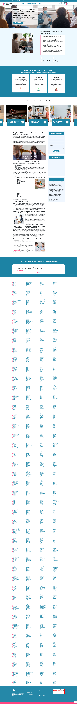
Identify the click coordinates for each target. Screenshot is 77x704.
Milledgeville (28, 396)
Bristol (54, 387)
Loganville (28, 391)
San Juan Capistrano (16, 557)
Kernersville (41, 417)
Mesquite (54, 494)
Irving (54, 474)
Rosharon (54, 520)
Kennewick (54, 629)
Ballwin (41, 356)
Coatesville (54, 311)
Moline (27, 496)
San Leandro (15, 558)
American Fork (55, 546)
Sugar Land (54, 533)
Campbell (14, 362)
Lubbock (54, 489)
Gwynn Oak (28, 666)
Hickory (41, 409)
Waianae (27, 433)
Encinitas (14, 406)
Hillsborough (42, 473)
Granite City (28, 486)
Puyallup (54, 645)
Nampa (27, 453)
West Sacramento (16, 608)
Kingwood (54, 480)
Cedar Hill (54, 435)
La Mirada (14, 444)
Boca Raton (15, 671)
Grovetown (28, 381)
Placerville (14, 519)
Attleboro (27, 600)
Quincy (27, 632)
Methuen (27, 625)
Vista (14, 604)
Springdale (14, 305)
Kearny (41, 480)
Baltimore (27, 644)
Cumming (27, 366)
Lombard (27, 495)
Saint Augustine (28, 332)
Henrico (54, 596)
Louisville (27, 569)
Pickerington (41, 664)
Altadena (14, 342)
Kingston (41, 569)
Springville (54, 570)
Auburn (14, 284)
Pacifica (14, 504)
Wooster (41, 675)
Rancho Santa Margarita (16, 530)
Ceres (14, 371)
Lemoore (14, 453)
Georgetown (55, 465)
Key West (27, 294)
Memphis (54, 409)
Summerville (55, 378)
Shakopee (41, 353)
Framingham (28, 613)
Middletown (15, 648)
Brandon (14, 675)
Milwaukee (54, 672)
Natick (27, 626)
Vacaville (14, 597)
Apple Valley (15, 347)
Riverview (27, 330)
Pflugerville (54, 505)
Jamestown (41, 568)
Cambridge (28, 606)
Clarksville (54, 389)
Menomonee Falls (55, 671)
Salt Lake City (55, 566)
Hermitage (54, 399)
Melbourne (28, 302)
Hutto (53, 473)
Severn (41, 283)
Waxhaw (41, 438)
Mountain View (15, 483)
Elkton (27, 657)
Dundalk (27, 655)
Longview (54, 635)
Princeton (41, 501)
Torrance (14, 589)
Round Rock (55, 521)
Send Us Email (43, 693)
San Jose (14, 556)
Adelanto (14, 338)
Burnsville (41, 339)
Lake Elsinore (15, 448)
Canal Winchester (42, 627)
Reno (40, 532)
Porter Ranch (15, 522)
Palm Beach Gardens (29, 321)
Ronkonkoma (42, 599)
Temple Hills (41, 286)
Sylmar (14, 585)
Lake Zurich (28, 493)
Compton (14, 385)
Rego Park (41, 594)
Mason (41, 652)
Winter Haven (28, 349)
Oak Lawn (27, 505)
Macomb (41, 318)
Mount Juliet (55, 410)
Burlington (41, 391)
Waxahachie (55, 542)
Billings (41, 385)
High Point (41, 410)
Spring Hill (54, 417)
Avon (27, 523)
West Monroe (28, 598)
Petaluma (14, 514)
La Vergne (54, 406)
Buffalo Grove (28, 467)
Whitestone (41, 619)
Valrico (27, 342)
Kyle (53, 481)
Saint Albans (41, 600)
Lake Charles (28, 586)
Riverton (54, 562)
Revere (27, 633)
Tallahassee (28, 338)
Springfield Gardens (43, 607)
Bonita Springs (15, 672)
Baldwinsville (42, 537)
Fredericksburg (55, 590)
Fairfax (54, 589)
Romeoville (28, 514)
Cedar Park (54, 436)
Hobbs (41, 523)
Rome (27, 404)
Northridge (14, 495)
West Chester (42, 672)
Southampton (55, 339)
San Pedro (14, 562)
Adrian (41, 293)
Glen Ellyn (27, 484)
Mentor (41, 655)
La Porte (27, 539)
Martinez (14, 466)
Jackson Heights (42, 566)
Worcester (28, 642)
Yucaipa (14, 619)
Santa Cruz (14, 570)
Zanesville (41, 677)
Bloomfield (41, 456)
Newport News (55, 605)
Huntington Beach (16, 434)
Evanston (27, 483)
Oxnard (14, 503)
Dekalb (27, 477)
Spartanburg (55, 377)
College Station (55, 438)
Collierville (54, 391)
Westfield (27, 552)
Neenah (54, 673)
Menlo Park (15, 470)
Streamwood (28, 519)
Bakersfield (15, 350)
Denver (14, 627)
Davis (14, 394)
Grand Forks (41, 445)
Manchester (15, 646)
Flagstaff (14, 314)
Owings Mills (28, 676)
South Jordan (55, 568)
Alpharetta (28, 353)
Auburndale (15, 670)
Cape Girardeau (42, 357)
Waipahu (27, 434)
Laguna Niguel (15, 447)
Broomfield (15, 624)
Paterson (41, 496)
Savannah (27, 406)
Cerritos (14, 372)
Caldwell (27, 447)
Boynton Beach (15, 673)
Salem (27, 634)
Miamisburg (41, 656)
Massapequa (42, 576)
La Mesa (14, 443)
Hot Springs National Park (17, 300)
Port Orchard (55, 644)
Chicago (27, 473)
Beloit (54, 661)
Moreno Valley (15, 481)
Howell (41, 310)
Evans (27, 375)
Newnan (27, 397)
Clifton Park (41, 546)
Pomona (14, 521)
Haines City (28, 286)
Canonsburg (55, 309)
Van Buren (14, 308)
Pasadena (14, 511)
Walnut (14, 605)
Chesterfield (41, 358)
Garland (54, 464)
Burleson (54, 433)
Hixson (54, 400)
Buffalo (41, 543)
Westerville (41, 673)
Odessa (54, 502)
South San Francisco (16, 579)
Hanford (14, 426)
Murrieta (14, 484)
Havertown (54, 320)
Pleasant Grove (55, 560)
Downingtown (55, 314)
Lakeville (41, 343)
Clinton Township (42, 299)
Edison (41, 465)
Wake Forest (42, 437)
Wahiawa (27, 432)
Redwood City (15, 534)
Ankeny (27, 435)
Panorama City (15, 509)
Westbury (41, 618)
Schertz (54, 530)
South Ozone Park (42, 604)
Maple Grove (42, 346)
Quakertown (55, 337)
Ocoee (27, 313)
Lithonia (27, 390)
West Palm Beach (29, 346)
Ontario (14, 501)
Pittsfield (27, 629)
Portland (54, 299)
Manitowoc (54, 670)
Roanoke (54, 608)
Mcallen (54, 492)
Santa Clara (15, 568)
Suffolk (54, 614)
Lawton (41, 682)
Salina (27, 557)
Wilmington (15, 666)
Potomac (27, 681)
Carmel (27, 527)
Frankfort (27, 562)
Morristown (41, 486)
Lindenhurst (41, 571)
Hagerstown (28, 667)
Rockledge (28, 331)
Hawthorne (14, 427)
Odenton (27, 675)
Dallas (27, 368)
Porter (54, 510)
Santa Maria (15, 571)
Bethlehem (54, 305)
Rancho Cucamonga (16, 528)
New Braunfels (55, 500)
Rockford (41, 328)
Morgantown (55, 681)
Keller (54, 476)
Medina (41, 654)
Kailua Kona (28, 426)
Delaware (41, 634)
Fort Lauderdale (28, 283)
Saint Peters (41, 371)
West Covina (15, 607)
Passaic (41, 495)
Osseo (41, 349)
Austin (54, 424)
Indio (14, 436)
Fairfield (14, 409)
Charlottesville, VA (18, 0)
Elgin (27, 480)
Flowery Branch (28, 378)
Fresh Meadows (42, 558)
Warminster (54, 342)
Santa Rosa (15, 572)
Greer (53, 367)
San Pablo (14, 561)
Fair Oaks (14, 408)
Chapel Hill (41, 394)
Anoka (40, 338)
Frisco (54, 463)
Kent (40, 644)
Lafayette (27, 540)
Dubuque (27, 442)
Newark (14, 665)
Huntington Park (15, 435)
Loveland (14, 635)
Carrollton (27, 361)
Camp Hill (54, 308)
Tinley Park (28, 520)
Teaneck (41, 505)
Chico (14, 375)
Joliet (27, 491)
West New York (42, 513)
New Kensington (55, 330)
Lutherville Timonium (29, 672)
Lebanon (41, 647)
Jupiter (27, 293)
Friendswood (55, 462)
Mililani (27, 429)
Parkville (27, 677)
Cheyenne (54, 683)
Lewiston (27, 451)
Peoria (14, 324)
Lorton (54, 599)
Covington (27, 578)
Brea (14, 356)
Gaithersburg (28, 663)
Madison (14, 291)
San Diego (14, 551)
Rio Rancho (41, 527)
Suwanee (27, 413)
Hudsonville (41, 311)
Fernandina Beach (29, 282)
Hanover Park (28, 490)
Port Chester (42, 591)
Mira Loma (14, 473)
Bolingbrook (28, 466)
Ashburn (54, 578)
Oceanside (14, 500)
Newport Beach (15, 491)
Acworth (27, 352)
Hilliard (41, 643)
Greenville (41, 407)
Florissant (41, 361)
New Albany (28, 543)
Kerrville (54, 477)
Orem (53, 559)
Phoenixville (55, 333)
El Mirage (14, 313)
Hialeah (27, 289)
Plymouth (41, 323)
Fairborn (41, 637)
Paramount (14, 510)
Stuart (27, 337)
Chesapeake (55, 585)
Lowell (27, 619)
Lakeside (14, 451)
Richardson (54, 513)
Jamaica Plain (28, 616)
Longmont (14, 634)
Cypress (14, 391)
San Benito (54, 527)
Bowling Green (28, 559)
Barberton (41, 624)
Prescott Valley (15, 327)
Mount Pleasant (42, 319)
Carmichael (15, 367)
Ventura (14, 600)
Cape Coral (15, 676)
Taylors (54, 380)
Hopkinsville (28, 567)
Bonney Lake (55, 624)
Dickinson (54, 452)
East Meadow (42, 548)
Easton (54, 315)
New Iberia (28, 590)
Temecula (14, 586)
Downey (14, 398)
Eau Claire (54, 663)
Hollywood (28, 290)
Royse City (54, 523)
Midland (54, 495)
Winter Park (28, 350)
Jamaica (41, 567)
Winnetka (14, 614)
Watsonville (15, 606)
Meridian (27, 452)
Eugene (54, 291)
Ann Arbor (41, 294)
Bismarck (41, 443)
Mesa (14, 323)
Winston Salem (42, 442)
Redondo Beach (15, 533)
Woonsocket (55, 353)
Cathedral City (15, 370)
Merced (14, 471)
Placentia (14, 518)
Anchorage (14, 282)
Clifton (41, 462)
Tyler (53, 539)
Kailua (27, 425)
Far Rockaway (42, 553)
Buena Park (15, 358)
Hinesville (27, 385)
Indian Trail (41, 415)
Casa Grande (15, 311)
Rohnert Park (15, 541)
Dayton (41, 633)
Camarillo (14, 361)
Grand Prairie (55, 466)
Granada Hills (15, 424)
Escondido (14, 407)
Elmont (41, 550)
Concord (14, 386)
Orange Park (28, 315)
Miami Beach (28, 304)
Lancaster (14, 452)
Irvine (14, 438)
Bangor (41, 291)
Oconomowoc (55, 675)
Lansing (41, 314)
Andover (27, 599)
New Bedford (28, 627)
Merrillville (28, 541)
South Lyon (41, 330)
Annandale (54, 576)
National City (15, 486)
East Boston (28, 609)
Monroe (27, 589)
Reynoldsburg (42, 666)
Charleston (54, 358)
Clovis (14, 381)
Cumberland (28, 653)
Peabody (27, 628)
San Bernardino (15, 548)
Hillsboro (54, 294)
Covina (14, 389)
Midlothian (54, 496)
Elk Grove (14, 405)
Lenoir (41, 419)
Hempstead (41, 560)
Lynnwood (54, 636)
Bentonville (15, 295)
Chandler (14, 312)
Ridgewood (41, 596)
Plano (54, 508)
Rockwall (54, 518)
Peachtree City (28, 399)
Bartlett (27, 463)
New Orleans (28, 591)
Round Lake (28, 515)
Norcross (27, 398)
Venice (27, 343)
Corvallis (54, 290)
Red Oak (54, 512)
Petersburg (54, 606)
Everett (27, 610)
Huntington (41, 562)
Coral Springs (15, 680)
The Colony (54, 537)
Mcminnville (55, 295)
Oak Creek (54, 674)
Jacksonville (15, 301)
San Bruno (14, 549)
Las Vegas (41, 530)
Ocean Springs (42, 379)
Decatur (27, 370)
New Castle (15, 664)
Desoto (54, 451)
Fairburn (27, 376)
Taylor (40, 332)
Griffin (27, 380)
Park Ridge (28, 510)
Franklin (54, 396)
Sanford (27, 334)
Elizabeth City (42, 399)
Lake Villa (27, 492)
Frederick (27, 662)
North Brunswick (42, 493)
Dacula (27, 367)
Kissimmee (28, 295)
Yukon (54, 285)
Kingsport (54, 404)
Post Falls (28, 455)
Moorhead (41, 348)
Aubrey (54, 423)
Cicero (27, 475)
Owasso (54, 283)
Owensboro (28, 571)
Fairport (41, 552)
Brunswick (41, 626)
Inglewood (14, 437)
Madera (14, 463)
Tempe (14, 333)
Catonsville (28, 648)
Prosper (54, 511)
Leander (54, 485)
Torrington (14, 655)
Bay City (41, 295)
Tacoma (54, 654)
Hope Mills (41, 413)
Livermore (14, 455)
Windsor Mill (41, 290)
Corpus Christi (55, 444)
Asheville (41, 390)
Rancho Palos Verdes (16, 529)
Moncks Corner (55, 371)
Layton (54, 553)
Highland (14, 432)
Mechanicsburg (55, 327)
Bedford (54, 427)
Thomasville (41, 436)
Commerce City (15, 626)
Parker (14, 636)
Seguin (54, 531)
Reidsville (41, 433)
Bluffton (54, 357)
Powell (41, 665)
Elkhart (27, 530)
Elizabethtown (28, 560)
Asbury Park (41, 451)
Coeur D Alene (28, 448)
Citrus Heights (15, 379)
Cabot (14, 296)
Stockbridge (28, 410)
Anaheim (14, 343)
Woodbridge (55, 617)
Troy (40, 610)
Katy (53, 475)
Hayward (14, 428)
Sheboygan (54, 677)
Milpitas (14, 472)
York (53, 348)
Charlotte (41, 395)
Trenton (41, 333)
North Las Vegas (42, 531)
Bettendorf (28, 436)
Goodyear (14, 319)
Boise (27, 446)
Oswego (27, 508)
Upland (14, 596)
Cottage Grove (42, 340)
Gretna (27, 581)
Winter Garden (28, 348)
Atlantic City (41, 452)
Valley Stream (42, 613)
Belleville (41, 296)
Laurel (27, 671)
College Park (28, 651)
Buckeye (14, 310)
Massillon (41, 653)
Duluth (27, 372)
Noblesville (28, 546)
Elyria (40, 636)
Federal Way (55, 628)
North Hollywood (15, 494)
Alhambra (14, 340)
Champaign (28, 472)
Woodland (14, 615)
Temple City (15, 587)
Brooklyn (41, 542)
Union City (14, 595)
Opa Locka (28, 314)
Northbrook (28, 503)
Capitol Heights (28, 647)
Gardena (14, 419)
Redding (14, 531)
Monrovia (14, 476)
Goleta (14, 423)
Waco (54, 541)
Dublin (14, 399)
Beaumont (14, 352)
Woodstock (28, 419)
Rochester (41, 327)
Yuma (14, 337)
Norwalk (14, 496)
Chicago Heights (29, 474)
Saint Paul (41, 352)
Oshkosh (54, 676)
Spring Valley (15, 580)
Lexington (27, 568)
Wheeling (27, 522)
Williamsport (55, 347)
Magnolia (54, 490)
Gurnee (27, 489)
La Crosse (54, 667)
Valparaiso (28, 550)
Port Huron (41, 324)
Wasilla (14, 283)
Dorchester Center (29, 608)
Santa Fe (41, 528)
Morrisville (41, 427)
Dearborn (41, 300)
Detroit (41, 302)
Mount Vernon (42, 581)
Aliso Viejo (14, 341)
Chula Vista (15, 378)
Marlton (41, 483)
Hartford (14, 645)
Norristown (54, 331)
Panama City (28, 324)
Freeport (41, 557)
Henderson (28, 566)
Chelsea (27, 607)
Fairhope (14, 289)
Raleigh (41, 432)
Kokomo (27, 538)
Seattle (54, 648)
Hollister (14, 433)
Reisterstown (28, 682)
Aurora (27, 461)
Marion (27, 444)
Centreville (54, 581)
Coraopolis (54, 313)
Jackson (41, 312)
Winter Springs (28, 351)
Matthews (41, 423)
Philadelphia (55, 332)
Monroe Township (42, 485)
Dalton (27, 369)
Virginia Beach (55, 615)
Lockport (27, 494)
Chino (14, 376)
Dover (14, 662)
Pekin (27, 511)
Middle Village (42, 577)
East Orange (41, 464)
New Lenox (28, 501)
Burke (54, 580)
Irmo (53, 368)
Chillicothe (41, 628)
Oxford (41, 381)
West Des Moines (29, 445)
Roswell (27, 405)
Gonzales (27, 580)
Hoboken (41, 474)
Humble (54, 471)
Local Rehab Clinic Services (31, 3)
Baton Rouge (28, 576)
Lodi (14, 456)
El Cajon (14, 400)
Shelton (14, 653)
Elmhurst (27, 481)
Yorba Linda (15, 617)
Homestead (28, 291)
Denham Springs (29, 579)
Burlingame (15, 359)
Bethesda (27, 646)
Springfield (28, 518)
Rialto (14, 537)
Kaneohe (27, 427)
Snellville (27, 408)
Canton (27, 360)
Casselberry (15, 677)
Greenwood (28, 534)
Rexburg (27, 456)
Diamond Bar (15, 397)
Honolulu (27, 424)
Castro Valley (15, 369)
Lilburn (27, 389)
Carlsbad (14, 366)
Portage (27, 548)
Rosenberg (54, 519)
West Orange (42, 514)
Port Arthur (54, 509)
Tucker (27, 414)
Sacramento (15, 546)
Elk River (41, 341)
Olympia (54, 642)
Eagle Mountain (55, 550)
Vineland (41, 511)
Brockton (27, 605)
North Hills (14, 493)
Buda (53, 432)
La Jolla (14, 442)
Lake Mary (28, 296)
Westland (41, 334)
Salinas (14, 547)
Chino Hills (14, 377)
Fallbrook (14, 410)
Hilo (27, 423)
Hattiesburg (41, 377)
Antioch (14, 346)
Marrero (27, 587)
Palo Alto (14, 508)
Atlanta (27, 356)
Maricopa (14, 322)
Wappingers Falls (42, 614)
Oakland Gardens (42, 588)
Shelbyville (54, 415)
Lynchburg (54, 600)
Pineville (27, 594)
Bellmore (41, 539)
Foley (14, 290)
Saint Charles (42, 369)
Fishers (27, 531)
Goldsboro (41, 405)
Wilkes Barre (55, 346)
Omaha (41, 448)
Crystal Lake (28, 476)
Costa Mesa (15, 388)
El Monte (14, 404)
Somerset (41, 504)
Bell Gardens (15, 353)
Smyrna (27, 407)
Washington (54, 343)
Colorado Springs (16, 625)
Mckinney (54, 493)
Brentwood (15, 357)
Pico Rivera (15, 515)
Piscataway (41, 499)
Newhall (14, 490)
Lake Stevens (55, 634)
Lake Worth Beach (29, 299)
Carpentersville (28, 471)
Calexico (14, 360)
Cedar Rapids (28, 438)
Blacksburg (54, 579)
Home (23, 3)
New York (41, 585)
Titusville (27, 341)
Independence (42, 362)
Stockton (14, 581)
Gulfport (41, 376)
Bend (53, 289)
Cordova (54, 395)
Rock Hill (54, 375)
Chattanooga (55, 388)
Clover (54, 359)
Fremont (14, 415)
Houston (54, 470)
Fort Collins (15, 629)
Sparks (41, 533)
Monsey (41, 580)
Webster (41, 616)
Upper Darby (55, 341)
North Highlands (15, 492)
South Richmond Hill (43, 605)
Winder (27, 418)
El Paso (54, 456)
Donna (54, 453)
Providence (54, 352)
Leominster (28, 618)
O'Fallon (27, 504)
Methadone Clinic (29, 692)
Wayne (41, 512)
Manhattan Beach (15, 464)
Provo (54, 561)
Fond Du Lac (55, 664)
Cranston (54, 349)
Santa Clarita (15, 569)
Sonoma (14, 576)
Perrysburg (41, 663)
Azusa (14, 349)
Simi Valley (15, 575)
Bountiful (54, 547)
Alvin (53, 419)
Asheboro (41, 389)
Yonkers (41, 623)
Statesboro (28, 409)
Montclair (14, 477)
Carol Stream (28, 470)
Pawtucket (54, 351)
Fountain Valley (15, 414)
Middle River (28, 673)
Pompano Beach (28, 327)
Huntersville (41, 414)
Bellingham (54, 623)
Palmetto (27, 323)
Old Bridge (41, 494)
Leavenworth (28, 553)
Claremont (14, 380)
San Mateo (14, 560)
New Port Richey (29, 311)
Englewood (15, 628)
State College (55, 340)
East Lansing (42, 303)
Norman (41, 683)
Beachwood (41, 625)
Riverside (14, 539)
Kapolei (27, 428)
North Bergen (42, 492)
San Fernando (15, 552)
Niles (40, 322)
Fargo (40, 444)
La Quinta (14, 446)
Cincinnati (41, 629)
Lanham (27, 670)
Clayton (41, 396)
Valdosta (27, 415)
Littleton (14, 633)
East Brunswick (42, 463)
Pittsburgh (54, 334)
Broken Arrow (42, 680)
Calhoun (27, 359)
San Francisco (15, 553)
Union (40, 509)
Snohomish (54, 651)
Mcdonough (28, 395)
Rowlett (54, 522)
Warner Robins (28, 417)
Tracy (14, 590)
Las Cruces (41, 524)
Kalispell (41, 387)
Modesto (14, 475)
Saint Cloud (41, 351)
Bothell (54, 625)
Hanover (54, 318)
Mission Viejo (15, 474)
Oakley (14, 499)
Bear (14, 661)
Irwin (53, 321)
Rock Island (28, 513)
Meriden (14, 647)
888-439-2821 (61, 4)
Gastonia (41, 404)
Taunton (27, 637)
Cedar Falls (28, 437)
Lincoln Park (41, 315)
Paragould (14, 303)
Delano (14, 395)
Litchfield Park (15, 321)
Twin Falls (28, 457)
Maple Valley (55, 637)
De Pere (54, 662)
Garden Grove (15, 418)
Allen (53, 418)
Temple (54, 534)
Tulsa (53, 284)
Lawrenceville (28, 388)
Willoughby (41, 674)
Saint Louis (41, 370)
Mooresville (41, 425)
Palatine (27, 509)
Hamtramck (41, 308)
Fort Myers (28, 284)
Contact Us (40, 3)
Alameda (14, 339)
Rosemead (15, 542)
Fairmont (54, 680)
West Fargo (41, 446)
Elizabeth (41, 467)
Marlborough (28, 623)
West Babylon (42, 617)
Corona (14, 387)
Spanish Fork (55, 569)
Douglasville (28, 371)
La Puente (14, 445)
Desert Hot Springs (16, 396)
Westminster (15, 609)
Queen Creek (15, 328)
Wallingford (15, 657)
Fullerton (14, 417)
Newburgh (41, 586)
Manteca (14, 465)
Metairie (27, 588)
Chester (54, 586)
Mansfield (54, 491)
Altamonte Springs (16, 667)
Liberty (41, 367)
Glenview (27, 485)
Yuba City (14, 618)
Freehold (41, 471)
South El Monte (15, 577)
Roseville (14, 543)
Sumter (54, 379)
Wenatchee (54, 657)
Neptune (41, 489)
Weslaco (54, 543)
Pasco (54, 643)
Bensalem (54, 304)
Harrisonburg (55, 595)
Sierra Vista (15, 331)
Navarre (27, 310)
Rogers (14, 304)
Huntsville (54, 472)
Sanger (14, 566)
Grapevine (54, 467)
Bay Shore (41, 538)
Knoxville (54, 405)
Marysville (14, 467)
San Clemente (15, 550)
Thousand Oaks (15, 588)
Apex (40, 388)
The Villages (28, 340)
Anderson (54, 356)
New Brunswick (42, 490)
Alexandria (54, 575)
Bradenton (14, 674)
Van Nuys (14, 599)
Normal (27, 502)
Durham (41, 398)
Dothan (14, 286)
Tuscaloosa (15, 294)
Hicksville (41, 561)
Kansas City (41, 366)
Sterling (54, 613)
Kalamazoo (41, 313)
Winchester (15, 613)
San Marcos (15, 559)
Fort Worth (54, 461)
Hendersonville (42, 408)
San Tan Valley (15, 329)
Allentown (54, 303)
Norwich (14, 652)
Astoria (41, 534)
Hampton (54, 594)
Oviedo (27, 319)
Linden (41, 482)
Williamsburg (55, 616)
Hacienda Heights (16, 425)
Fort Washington (28, 661)
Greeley (14, 632)
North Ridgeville (42, 661)
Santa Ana (14, 567)
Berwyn (27, 464)
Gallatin (54, 397)
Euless (54, 457)
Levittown (41, 570)
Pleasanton (15, 520)
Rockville (27, 683)
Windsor (14, 638)
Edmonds (54, 626)
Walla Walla (54, 656)
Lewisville (54, 486)
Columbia (27, 652)
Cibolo (54, 437)
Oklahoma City (55, 282)
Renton (54, 647)
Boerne (54, 429)
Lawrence (27, 617)
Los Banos (14, 461)
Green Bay (54, 666)
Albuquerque (41, 519)
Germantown (28, 664)
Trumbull (14, 656)
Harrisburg (54, 319)
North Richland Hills (56, 501)
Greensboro (41, 406)
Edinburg (54, 455)
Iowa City (27, 443)
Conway (54, 361)
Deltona (14, 682)
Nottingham (28, 674)
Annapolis (27, 643)
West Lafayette (28, 551)
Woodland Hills (15, 616)
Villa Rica (27, 416)
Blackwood (41, 455)
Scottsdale (15, 330)
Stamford (14, 654)
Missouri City (55, 499)
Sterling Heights (42, 331)
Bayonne (41, 453)
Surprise (14, 332)
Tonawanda (41, 609)
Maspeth (41, 575)
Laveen (14, 320)
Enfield (14, 643)
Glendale (14, 318)
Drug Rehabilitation (30, 694)
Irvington (41, 476)
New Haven (15, 651)
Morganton (41, 426)
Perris (14, 513)
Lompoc (14, 457)
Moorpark (14, 480)
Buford (27, 358)
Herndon (54, 597)
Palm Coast (28, 322)
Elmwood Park (28, 482)
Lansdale (54, 323)
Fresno (14, 416)
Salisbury (41, 282)
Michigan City (28, 542)
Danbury (14, 642)
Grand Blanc (41, 305)
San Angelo (54, 524)
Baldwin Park (15, 351)
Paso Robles (15, 512)
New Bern (41, 429)
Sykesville (41, 285)
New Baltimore (42, 321)
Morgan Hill (15, 482)
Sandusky (41, 667)
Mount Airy (41, 428)
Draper (54, 549)
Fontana (14, 413)
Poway (14, 524)
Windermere (28, 347)
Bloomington (28, 465)
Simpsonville (55, 376)
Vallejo (14, 598)
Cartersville (28, 362)
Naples (27, 309)
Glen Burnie (28, 665)
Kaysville (54, 552)
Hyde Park (28, 615)
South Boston (28, 636)
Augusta (27, 357)
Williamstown (42, 515)
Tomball (54, 538)
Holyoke (27, 614)
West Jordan (55, 572)
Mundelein (28, 499)
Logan (54, 556)
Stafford (54, 610)
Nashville (54, 413)
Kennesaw (28, 387)
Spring (54, 532)
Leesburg (27, 301)
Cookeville (54, 394)
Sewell (41, 502)
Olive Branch (41, 380)
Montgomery (15, 293)
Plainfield (27, 512)
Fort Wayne (28, 532)
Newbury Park (15, 489)
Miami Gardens (28, 305)
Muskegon (41, 320)
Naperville (28, 500)
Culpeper (54, 588)
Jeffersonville (28, 537)
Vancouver (54, 655)
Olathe (27, 556)
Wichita (27, 558)
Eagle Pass (54, 454)
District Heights (28, 654)
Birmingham (15, 285)
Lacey (54, 633)
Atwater (14, 348)
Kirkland (54, 632)
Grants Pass (55, 292)
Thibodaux (28, 597)
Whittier (14, 610)
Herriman (54, 551)
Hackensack (41, 472)
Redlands (14, 532)
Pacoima (14, 505)
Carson (14, 368)
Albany (54, 286)
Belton (54, 428)
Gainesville (28, 285)
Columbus (27, 528)
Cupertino (14, 390)
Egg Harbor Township (43, 466)
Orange (14, 502)
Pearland (54, 504)
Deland (14, 681)
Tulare (14, 591)
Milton (27, 308)
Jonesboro (15, 302)
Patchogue (41, 590)
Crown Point (28, 529)
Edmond (41, 681)
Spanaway (54, 652)
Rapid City (54, 381)
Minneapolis (41, 347)
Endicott (41, 551)
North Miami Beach (29, 312)
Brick (40, 457)
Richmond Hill (42, 595)
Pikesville (27, 680)
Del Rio (54, 448)
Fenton (41, 304)
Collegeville (55, 312)
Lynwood (14, 462)
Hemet (14, 429)
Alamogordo (41, 518)
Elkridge (27, 656)
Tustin (14, 594)
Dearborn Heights (42, 301)
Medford (27, 624)
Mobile (14, 292)
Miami (27, 303)
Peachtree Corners (29, 400)
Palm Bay (27, 320)
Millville (41, 484)
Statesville (41, 435)
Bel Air (27, 645)
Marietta (27, 394)
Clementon (41, 461)
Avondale (14, 309)
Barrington (28, 462)
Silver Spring (42, 284)
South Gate (15, 578)
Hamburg (41, 559)
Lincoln (14, 454)
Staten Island (42, 608)
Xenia (40, 676)
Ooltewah (54, 414)
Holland (41, 309)
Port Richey (28, 328)
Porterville (14, 523)
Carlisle (54, 310)
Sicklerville (41, 503)
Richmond (14, 538)
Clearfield (54, 548)
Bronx (40, 541)
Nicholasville (28, 570)
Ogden (54, 558)
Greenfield (28, 533)
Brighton (14, 623)
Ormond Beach (28, 318)
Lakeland (27, 300)
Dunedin (14, 683)
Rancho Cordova (15, 527)
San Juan (54, 528)
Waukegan (28, 521)
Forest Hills (41, 556)
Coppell (54, 442)
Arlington (54, 385)
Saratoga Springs (55, 567)
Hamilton (41, 642)
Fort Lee (41, 470)
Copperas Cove (55, 443)
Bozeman (41, 386)
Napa (14, 485)
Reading (54, 338)
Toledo (41, 670)
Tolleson (14, 334)
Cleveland (54, 390)
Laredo (54, 483)
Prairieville (28, 595)
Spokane (54, 653)
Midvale (54, 557)
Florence (14, 315)
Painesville (41, 662)
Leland (41, 418)
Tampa (27, 339)
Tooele (54, 571)
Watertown (28, 638)
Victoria (54, 540)
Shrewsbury (28, 635)
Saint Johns (28, 333)
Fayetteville (15, 299)
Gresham (54, 293)
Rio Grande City (55, 515)
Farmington (41, 342)
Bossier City (28, 577)
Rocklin (14, 540)
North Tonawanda (42, 587)
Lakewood (41, 481)
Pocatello (27, 454)
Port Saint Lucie (28, 329)
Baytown (54, 425)
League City (55, 484)
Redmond (54, 300)
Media (54, 328)
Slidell (27, 596)
